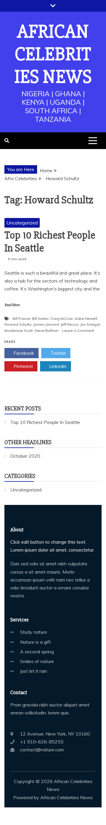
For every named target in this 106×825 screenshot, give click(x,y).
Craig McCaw (61, 318)
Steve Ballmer (46, 330)
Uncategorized (22, 223)
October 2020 (25, 456)
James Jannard (46, 324)
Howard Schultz (18, 324)
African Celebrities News (53, 54)
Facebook (23, 353)
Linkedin (57, 366)
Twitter (57, 353)
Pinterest (22, 366)
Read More (11, 305)
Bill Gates (40, 318)
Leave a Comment (78, 330)
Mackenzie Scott (18, 330)
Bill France (21, 318)
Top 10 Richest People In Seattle (49, 241)
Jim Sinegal (90, 324)
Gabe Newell (85, 318)
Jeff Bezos (70, 324)
